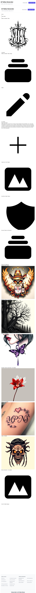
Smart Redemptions (30, 578)
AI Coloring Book (3, 581)
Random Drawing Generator (12, 582)
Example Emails (12, 585)
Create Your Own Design (5, 162)
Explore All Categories (5, 264)
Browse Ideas (25, 2)
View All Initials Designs (5, 504)
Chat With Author (29, 582)
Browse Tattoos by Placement (6, 230)
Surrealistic (3, 121)
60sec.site (2, 578)
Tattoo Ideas (3, 16)
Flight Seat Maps (21, 582)
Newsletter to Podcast (4, 585)
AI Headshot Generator (13, 578)
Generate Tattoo (32, 2)
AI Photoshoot (3, 579)
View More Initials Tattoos (5, 196)
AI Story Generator (12, 579)
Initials (2, 87)
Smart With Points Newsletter (21, 579)
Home (2, 14)
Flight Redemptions (21, 580)
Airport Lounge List (29, 580)
